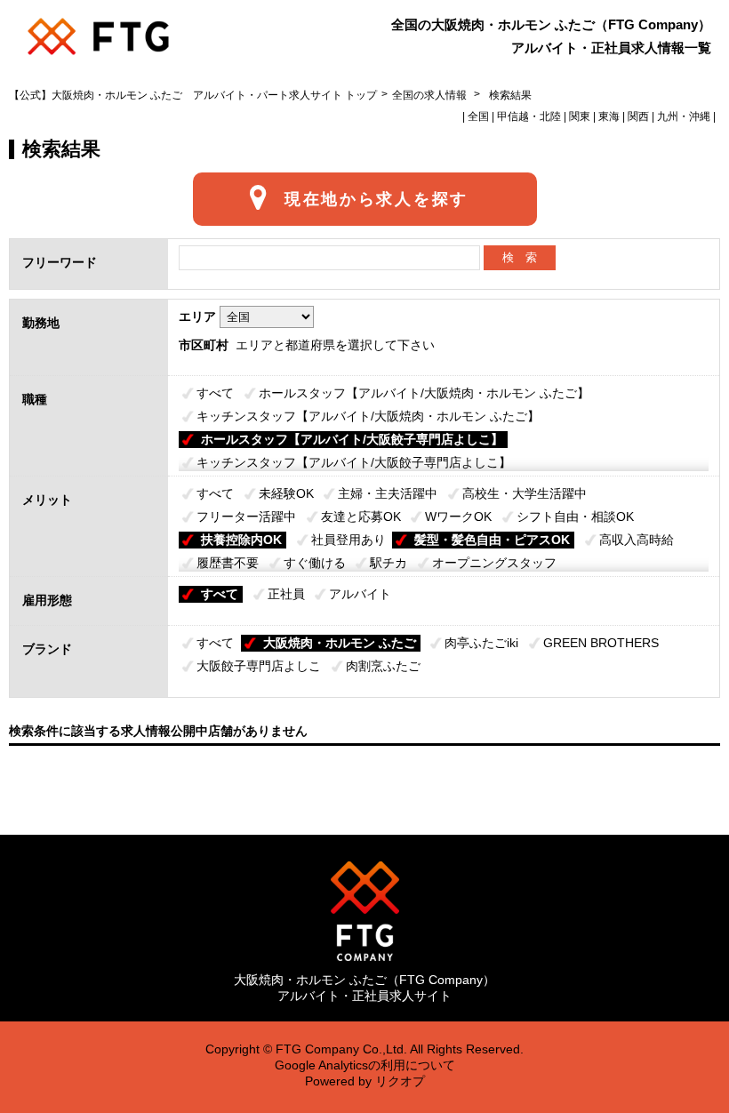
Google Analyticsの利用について (365, 1065)
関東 (579, 116)
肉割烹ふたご (383, 666)
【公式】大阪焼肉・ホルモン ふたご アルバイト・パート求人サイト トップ (193, 95)
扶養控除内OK (241, 539)
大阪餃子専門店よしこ (258, 666)
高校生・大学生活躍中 (524, 493)
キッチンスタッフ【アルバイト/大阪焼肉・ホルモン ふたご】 (368, 416)
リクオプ (400, 1081)
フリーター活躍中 (246, 516)
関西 (638, 116)
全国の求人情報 (430, 95)
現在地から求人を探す (376, 199)
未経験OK (286, 493)
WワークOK (458, 516)
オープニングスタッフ (494, 563)
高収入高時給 (636, 539)
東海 (609, 116)
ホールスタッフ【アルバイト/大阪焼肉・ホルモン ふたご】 (424, 393)
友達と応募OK (361, 516)
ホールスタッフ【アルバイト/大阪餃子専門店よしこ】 (352, 439)
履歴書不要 (227, 563)
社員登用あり (348, 539)
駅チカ (388, 563)
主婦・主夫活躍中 (387, 493)
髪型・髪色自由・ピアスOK (492, 539)
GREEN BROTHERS (601, 643)
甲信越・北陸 (529, 116)
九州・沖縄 (683, 116)
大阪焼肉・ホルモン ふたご (339, 643)
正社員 (286, 594)
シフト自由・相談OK (575, 516)
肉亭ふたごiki (481, 643)
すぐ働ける (315, 563)
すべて (215, 393)
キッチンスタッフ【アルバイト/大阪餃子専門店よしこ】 (353, 462)
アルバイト (360, 594)
